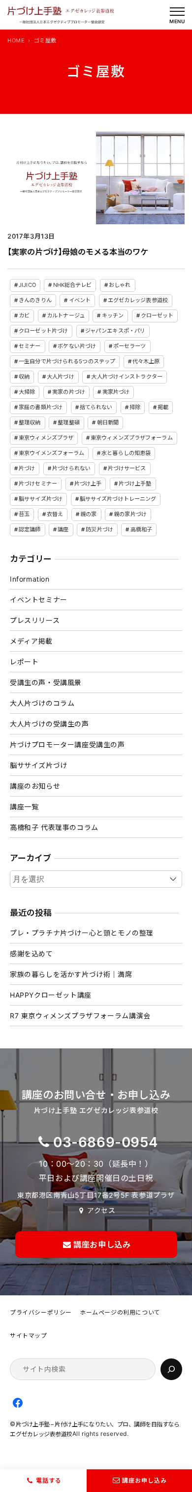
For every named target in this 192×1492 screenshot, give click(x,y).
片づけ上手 (88, 483)
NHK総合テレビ (72, 284)
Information (30, 579)
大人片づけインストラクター (126, 376)
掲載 (163, 407)
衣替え (55, 514)
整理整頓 (68, 422)
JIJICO (27, 284)
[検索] (171, 1369)
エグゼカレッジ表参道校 (138, 300)
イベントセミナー (38, 599)
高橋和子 (141, 529)
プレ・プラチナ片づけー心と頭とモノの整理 (82, 933)
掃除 (134, 407)
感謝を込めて (31, 953)
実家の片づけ (68, 391)
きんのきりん (35, 300)
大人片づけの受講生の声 (49, 724)
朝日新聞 (108, 422)
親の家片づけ (130, 514)
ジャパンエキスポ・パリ (115, 330)
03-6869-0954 (105, 1142)
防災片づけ (99, 529)
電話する (49, 1480)
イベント (80, 300)
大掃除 (27, 391)
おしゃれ (119, 284)
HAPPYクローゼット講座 (51, 995)
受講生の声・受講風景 (46, 682)
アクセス (101, 1210)
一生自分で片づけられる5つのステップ (67, 361)
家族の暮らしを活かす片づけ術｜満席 (71, 974)
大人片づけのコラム (42, 703)
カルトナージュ (66, 315)
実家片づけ (116, 391)
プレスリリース (35, 620)
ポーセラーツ (129, 346)
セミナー (29, 346)
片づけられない (71, 468)
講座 (63, 529)
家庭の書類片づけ (41, 407)
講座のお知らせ (35, 786)
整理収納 (29, 422)
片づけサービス (127, 468)
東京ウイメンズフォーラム (51, 453)
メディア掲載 (31, 641)
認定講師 (29, 529)
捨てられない (96, 407)
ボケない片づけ (77, 346)
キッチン (113, 315)
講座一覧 (24, 806)
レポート (24, 662)
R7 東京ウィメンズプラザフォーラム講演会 (80, 1015)
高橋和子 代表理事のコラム (54, 827)
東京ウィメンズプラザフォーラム (132, 437)
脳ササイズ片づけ (41, 498)
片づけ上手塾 (135, 483)
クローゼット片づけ (43, 330)
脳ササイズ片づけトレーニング (118, 498)
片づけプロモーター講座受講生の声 (67, 744)
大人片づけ (60, 376)
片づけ (27, 468)
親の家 (88, 514)
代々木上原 (146, 361)
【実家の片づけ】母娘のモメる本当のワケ (77, 252)
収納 (24, 376)
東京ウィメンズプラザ (46, 437)
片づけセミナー (38, 483)
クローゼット (157, 315)
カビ (24, 315)
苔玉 (24, 514)
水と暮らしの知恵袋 (126, 453)
